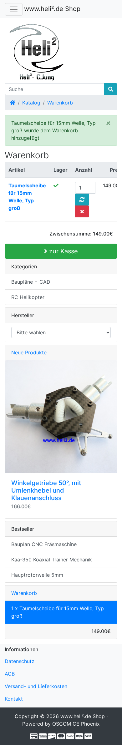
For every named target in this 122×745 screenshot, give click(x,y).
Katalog (31, 102)
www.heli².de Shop (52, 9)
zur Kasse (62, 251)
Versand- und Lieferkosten (36, 686)
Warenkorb (60, 102)
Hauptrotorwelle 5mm (37, 575)
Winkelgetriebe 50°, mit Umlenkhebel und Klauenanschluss (46, 490)
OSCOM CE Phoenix (76, 724)
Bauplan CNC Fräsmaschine (44, 544)
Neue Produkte (29, 352)
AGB (10, 674)
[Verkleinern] (14, 9)
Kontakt (14, 699)
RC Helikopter (27, 297)
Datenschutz (19, 661)
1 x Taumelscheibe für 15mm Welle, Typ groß (57, 612)
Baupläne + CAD (30, 282)
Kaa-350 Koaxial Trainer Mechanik (51, 559)
